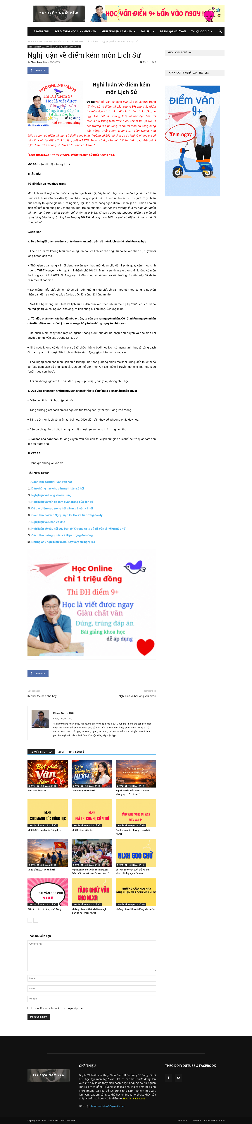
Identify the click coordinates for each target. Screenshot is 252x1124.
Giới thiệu (183, 1120)
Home (30, 41)
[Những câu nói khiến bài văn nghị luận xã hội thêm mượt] (92, 892)
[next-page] (35, 920)
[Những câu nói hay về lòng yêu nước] (136, 892)
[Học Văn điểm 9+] (47, 774)
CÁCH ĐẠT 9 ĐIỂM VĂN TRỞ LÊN (189, 72)
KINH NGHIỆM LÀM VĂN (116, 31)
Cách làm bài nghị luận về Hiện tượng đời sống (62, 535)
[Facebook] (168, 1078)
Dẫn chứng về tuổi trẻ (83, 790)
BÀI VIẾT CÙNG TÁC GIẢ (70, 752)
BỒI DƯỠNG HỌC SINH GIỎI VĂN (75, 31)
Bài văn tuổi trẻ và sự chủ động (44, 909)
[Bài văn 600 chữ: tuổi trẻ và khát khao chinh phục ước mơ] (136, 853)
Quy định (196, 1120)
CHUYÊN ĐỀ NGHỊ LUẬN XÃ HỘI (81, 41)
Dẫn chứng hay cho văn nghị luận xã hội (57, 488)
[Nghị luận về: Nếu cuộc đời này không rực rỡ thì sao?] (136, 774)
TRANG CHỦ (41, 31)
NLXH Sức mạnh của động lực (44, 830)
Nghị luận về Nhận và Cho (48, 522)
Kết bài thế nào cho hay (41, 696)
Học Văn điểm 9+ (36, 790)
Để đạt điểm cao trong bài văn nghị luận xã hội (62, 508)
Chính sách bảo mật (214, 1120)
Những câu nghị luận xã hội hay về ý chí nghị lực (63, 542)
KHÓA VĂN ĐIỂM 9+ (179, 52)
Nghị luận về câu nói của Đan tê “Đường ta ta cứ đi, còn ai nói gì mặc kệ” (78, 528)
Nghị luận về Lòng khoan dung (51, 495)
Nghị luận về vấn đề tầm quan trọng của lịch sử (62, 502)
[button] (220, 31)
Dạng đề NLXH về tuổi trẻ (41, 869)
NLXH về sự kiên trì (82, 830)
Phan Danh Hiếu (39, 62)
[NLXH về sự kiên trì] (92, 813)
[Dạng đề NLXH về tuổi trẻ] (47, 853)
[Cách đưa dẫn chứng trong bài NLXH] (136, 813)
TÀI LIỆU (146, 31)
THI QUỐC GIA (200, 31)
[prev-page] (29, 920)
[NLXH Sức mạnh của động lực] (47, 813)
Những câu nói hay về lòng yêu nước (135, 909)
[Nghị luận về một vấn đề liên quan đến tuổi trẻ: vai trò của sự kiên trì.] (92, 853)
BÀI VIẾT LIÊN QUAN (41, 752)
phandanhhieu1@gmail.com (107, 1106)
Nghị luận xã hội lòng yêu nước (137, 696)
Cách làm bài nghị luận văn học (52, 482)
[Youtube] (178, 1078)
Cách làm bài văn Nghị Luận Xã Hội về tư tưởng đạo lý (67, 515)
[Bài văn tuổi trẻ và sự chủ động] (47, 892)
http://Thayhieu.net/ (62, 718)
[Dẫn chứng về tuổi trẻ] (92, 774)
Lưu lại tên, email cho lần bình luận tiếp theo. (58, 1008)
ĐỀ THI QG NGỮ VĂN (173, 31)
